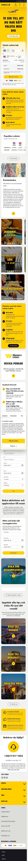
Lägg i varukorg (14, 76)
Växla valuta (14, 345)
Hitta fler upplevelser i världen (14, 595)
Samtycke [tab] (5, 415)
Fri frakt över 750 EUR (13, 711)
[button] (15, 5)
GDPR (3, 855)
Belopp (13, 50)
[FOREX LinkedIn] (7, 778)
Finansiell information (8, 821)
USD (14, 145)
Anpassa (12, 446)
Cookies (3, 851)
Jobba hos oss (5, 831)
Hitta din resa (14, 704)
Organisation (5, 812)
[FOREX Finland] (2, 778)
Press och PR (5, 826)
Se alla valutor (14, 158)
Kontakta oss (5, 836)
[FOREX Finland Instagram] (4, 778)
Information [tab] (13, 415)
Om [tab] (22, 415)
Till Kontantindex (13, 213)
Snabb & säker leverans (13, 718)
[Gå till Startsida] (5, 5)
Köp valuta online (14, 36)
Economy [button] (6, 485)
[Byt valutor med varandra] (22, 50)
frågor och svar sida (13, 769)
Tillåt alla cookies (13, 441)
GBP (20, 145)
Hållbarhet (4, 816)
